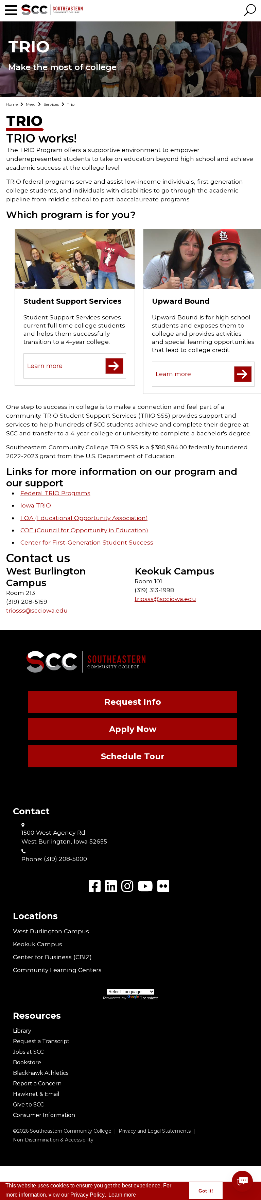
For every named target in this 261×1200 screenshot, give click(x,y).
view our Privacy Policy (77, 1195)
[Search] (250, 10)
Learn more (45, 366)
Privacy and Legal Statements (155, 1131)
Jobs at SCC (28, 1052)
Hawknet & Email (36, 1094)
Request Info (132, 702)
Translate (149, 997)
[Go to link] (13, 10)
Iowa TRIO (35, 505)
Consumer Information (44, 1115)
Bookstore (27, 1062)
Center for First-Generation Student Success (86, 542)
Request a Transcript (41, 1041)
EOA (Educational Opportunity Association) (84, 517)
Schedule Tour (132, 756)
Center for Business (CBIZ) (52, 957)
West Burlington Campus (51, 931)
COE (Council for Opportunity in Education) (84, 530)
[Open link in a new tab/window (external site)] (95, 886)
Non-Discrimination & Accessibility (53, 1140)
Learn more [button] (122, 1195)
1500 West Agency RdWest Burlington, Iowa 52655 (64, 837)
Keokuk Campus (37, 944)
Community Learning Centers (57, 969)
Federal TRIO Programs (55, 493)
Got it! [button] (205, 1191)
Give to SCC (28, 1104)
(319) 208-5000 (65, 858)
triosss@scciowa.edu (37, 610)
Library (22, 1031)
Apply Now (132, 729)
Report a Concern (37, 1083)
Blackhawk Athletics (40, 1073)
